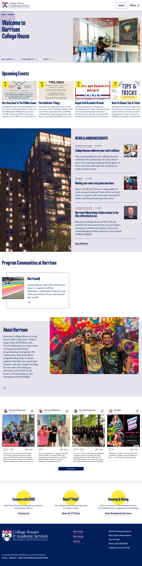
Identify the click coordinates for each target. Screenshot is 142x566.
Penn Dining (78, 537)
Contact (76, 541)
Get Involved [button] (6, 59)
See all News (81, 244)
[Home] (16, 5)
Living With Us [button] (28, 59)
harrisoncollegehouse (17, 410)
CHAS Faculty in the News (83, 208)
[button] (4, 388)
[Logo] (25, 535)
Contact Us (23, 513)
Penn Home (78, 532)
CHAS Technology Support (119, 532)
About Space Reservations (119, 536)
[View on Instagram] (32, 411)
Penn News (78, 178)
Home (3, 14)
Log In (121, 5)
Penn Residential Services (118, 513)
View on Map (114, 540)
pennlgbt (117, 410)
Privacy (4, 558)
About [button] (46, 59)
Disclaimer (13, 558)
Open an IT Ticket (71, 513)
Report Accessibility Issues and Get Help (33, 558)
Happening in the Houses (83, 146)
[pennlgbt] (110, 411)
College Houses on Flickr (119, 548)
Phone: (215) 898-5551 (118, 544)
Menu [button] (135, 5)
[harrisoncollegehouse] (5, 411)
